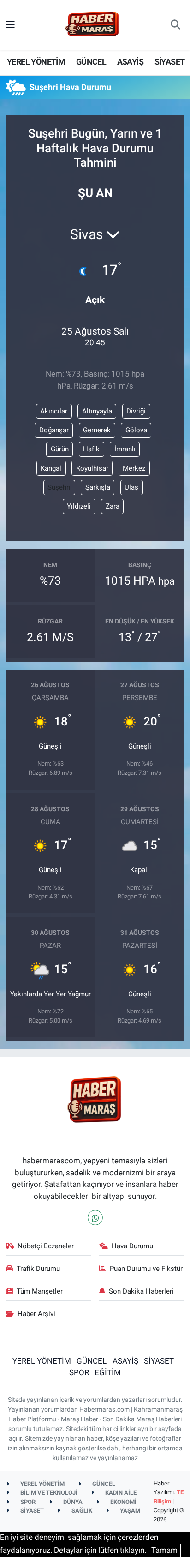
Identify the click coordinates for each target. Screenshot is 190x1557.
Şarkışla (97, 487)
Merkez (134, 468)
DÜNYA (72, 1501)
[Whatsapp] (95, 1217)
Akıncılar (53, 411)
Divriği (136, 411)
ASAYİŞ (130, 61)
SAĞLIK (81, 1510)
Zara (112, 506)
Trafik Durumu (38, 1268)
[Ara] (175, 25)
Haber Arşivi (36, 1314)
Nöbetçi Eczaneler (46, 1246)
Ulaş (131, 487)
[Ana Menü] (10, 24)
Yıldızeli (79, 506)
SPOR (79, 1372)
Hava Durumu (132, 1246)
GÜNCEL (91, 61)
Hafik (91, 449)
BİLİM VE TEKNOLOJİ (48, 1492)
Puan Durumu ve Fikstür (146, 1268)
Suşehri (59, 487)
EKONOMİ (123, 1501)
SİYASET (169, 61)
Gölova (136, 430)
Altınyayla (97, 411)
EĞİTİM (108, 1372)
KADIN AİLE (120, 1492)
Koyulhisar (92, 468)
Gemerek (97, 430)
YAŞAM (129, 1510)
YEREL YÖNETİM (36, 61)
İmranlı (125, 449)
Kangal (51, 468)
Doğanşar (54, 430)
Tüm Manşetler (40, 1291)
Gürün (60, 449)
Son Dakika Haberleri (141, 1291)
